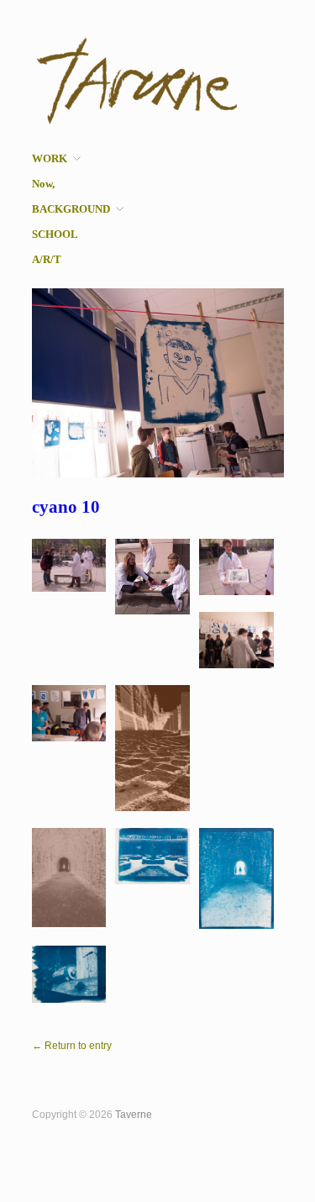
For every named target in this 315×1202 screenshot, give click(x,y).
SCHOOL (55, 234)
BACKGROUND (71, 209)
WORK (49, 159)
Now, (43, 184)
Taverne (133, 1114)
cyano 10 (66, 507)
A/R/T (46, 260)
